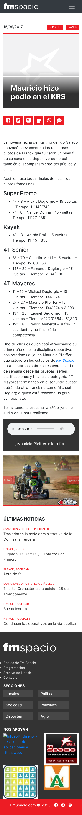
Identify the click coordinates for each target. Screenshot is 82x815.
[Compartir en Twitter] (18, 120)
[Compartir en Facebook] (8, 120)
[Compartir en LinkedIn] (39, 121)
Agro (45, 716)
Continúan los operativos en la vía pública (39, 623)
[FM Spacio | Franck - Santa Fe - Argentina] (21, 6)
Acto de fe (12, 574)
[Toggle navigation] (72, 6)
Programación (14, 668)
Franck (72, 27)
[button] (9, 480)
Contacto (10, 677)
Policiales (41, 529)
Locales (12, 693)
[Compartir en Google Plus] (28, 120)
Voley (20, 549)
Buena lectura (15, 608)
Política (47, 693)
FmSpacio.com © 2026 (30, 805)
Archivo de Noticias (18, 673)
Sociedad (22, 569)
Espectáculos (44, 583)
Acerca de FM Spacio (19, 663)
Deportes (55, 27)
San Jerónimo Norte (17, 529)
